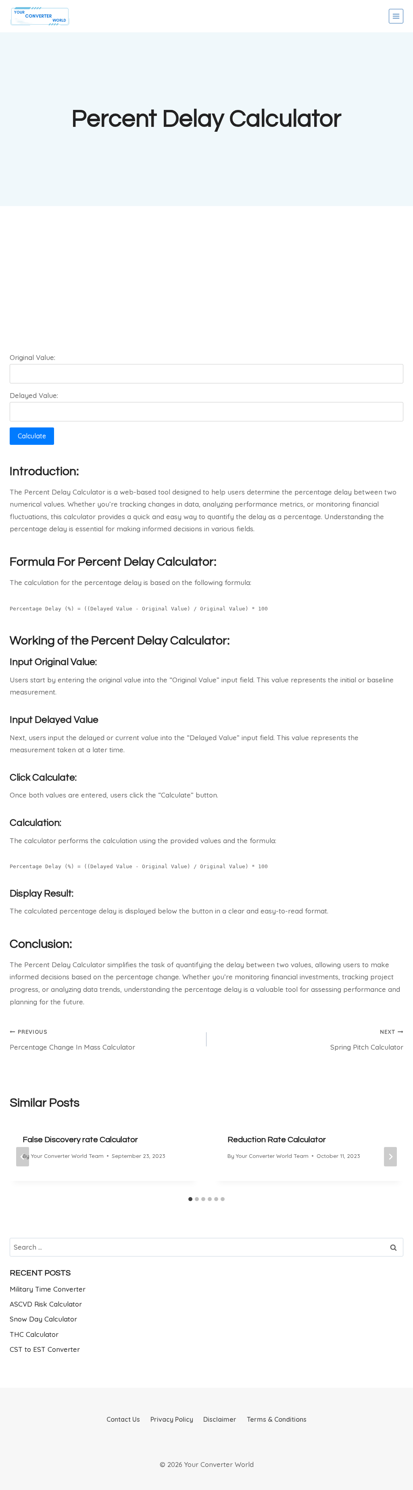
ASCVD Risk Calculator (46, 1304)
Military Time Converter (48, 1289)
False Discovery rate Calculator (80, 1140)
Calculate (32, 436)
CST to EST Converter (45, 1349)
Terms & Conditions (277, 1419)
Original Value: (32, 357)
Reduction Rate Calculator (276, 1140)
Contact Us (123, 1419)
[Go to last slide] (22, 1156)
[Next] (390, 1156)
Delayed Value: (34, 395)
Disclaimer (219, 1419)
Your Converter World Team (67, 1155)
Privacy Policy (171, 1419)
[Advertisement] (206, 275)
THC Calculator (34, 1334)
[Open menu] (396, 16)
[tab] (190, 1199)
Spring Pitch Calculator (366, 1039)
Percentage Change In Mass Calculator (72, 1039)
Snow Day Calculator (43, 1319)
